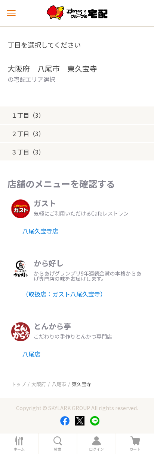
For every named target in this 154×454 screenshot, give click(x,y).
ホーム (19, 449)
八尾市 (59, 384)
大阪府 (38, 384)
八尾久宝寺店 (40, 230)
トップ (18, 384)
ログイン (96, 449)
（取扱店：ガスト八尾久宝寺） (64, 293)
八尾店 (31, 353)
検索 (57, 449)
